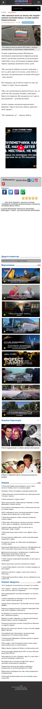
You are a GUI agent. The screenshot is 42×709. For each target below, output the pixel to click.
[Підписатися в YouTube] (3, 183)
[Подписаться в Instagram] (36, 180)
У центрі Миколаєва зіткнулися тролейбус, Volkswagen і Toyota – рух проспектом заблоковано (20, 209)
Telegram (19, 260)
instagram (24, 260)
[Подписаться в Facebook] (29, 180)
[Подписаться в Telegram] (33, 180)
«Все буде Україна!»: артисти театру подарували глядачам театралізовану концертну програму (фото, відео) (21, 204)
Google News (21, 180)
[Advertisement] (21, 233)
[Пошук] (38, 8)
